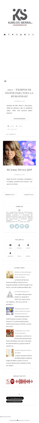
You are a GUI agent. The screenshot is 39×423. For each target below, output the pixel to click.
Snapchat (10, 256)
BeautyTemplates (25, 420)
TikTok (19, 256)
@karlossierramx (5, 417)
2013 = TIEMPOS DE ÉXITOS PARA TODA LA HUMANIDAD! (19, 93)
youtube (19, 248)
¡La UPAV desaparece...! (22, 292)
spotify (28, 248)
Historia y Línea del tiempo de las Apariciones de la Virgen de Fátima (23, 274)
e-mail (10, 248)
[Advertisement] (19, 58)
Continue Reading (19, 119)
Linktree (28, 256)
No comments (11, 134)
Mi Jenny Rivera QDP (19, 169)
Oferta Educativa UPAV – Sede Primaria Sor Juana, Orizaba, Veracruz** (22, 311)
